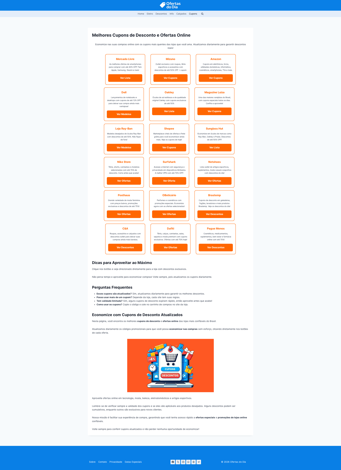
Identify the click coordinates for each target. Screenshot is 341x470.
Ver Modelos (124, 114)
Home (141, 13)
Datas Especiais (133, 462)
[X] (178, 462)
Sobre (92, 462)
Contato (102, 462)
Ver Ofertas (124, 180)
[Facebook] (172, 462)
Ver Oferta (169, 180)
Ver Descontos (214, 214)
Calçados (181, 13)
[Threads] (193, 462)
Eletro (150, 13)
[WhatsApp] (188, 462)
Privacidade (115, 462)
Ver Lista (125, 77)
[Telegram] (198, 462)
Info (172, 13)
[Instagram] (183, 462)
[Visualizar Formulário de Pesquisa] (202, 13)
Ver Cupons (170, 77)
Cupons (193, 13)
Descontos (161, 13)
